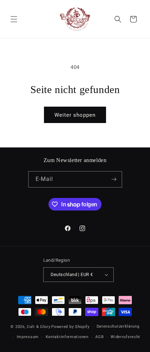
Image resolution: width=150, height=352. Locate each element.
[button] (14, 19)
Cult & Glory (38, 326)
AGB (99, 337)
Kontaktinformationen (67, 337)
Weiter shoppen (75, 115)
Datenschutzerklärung (118, 326)
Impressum (28, 337)
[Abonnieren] (114, 179)
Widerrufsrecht (125, 337)
